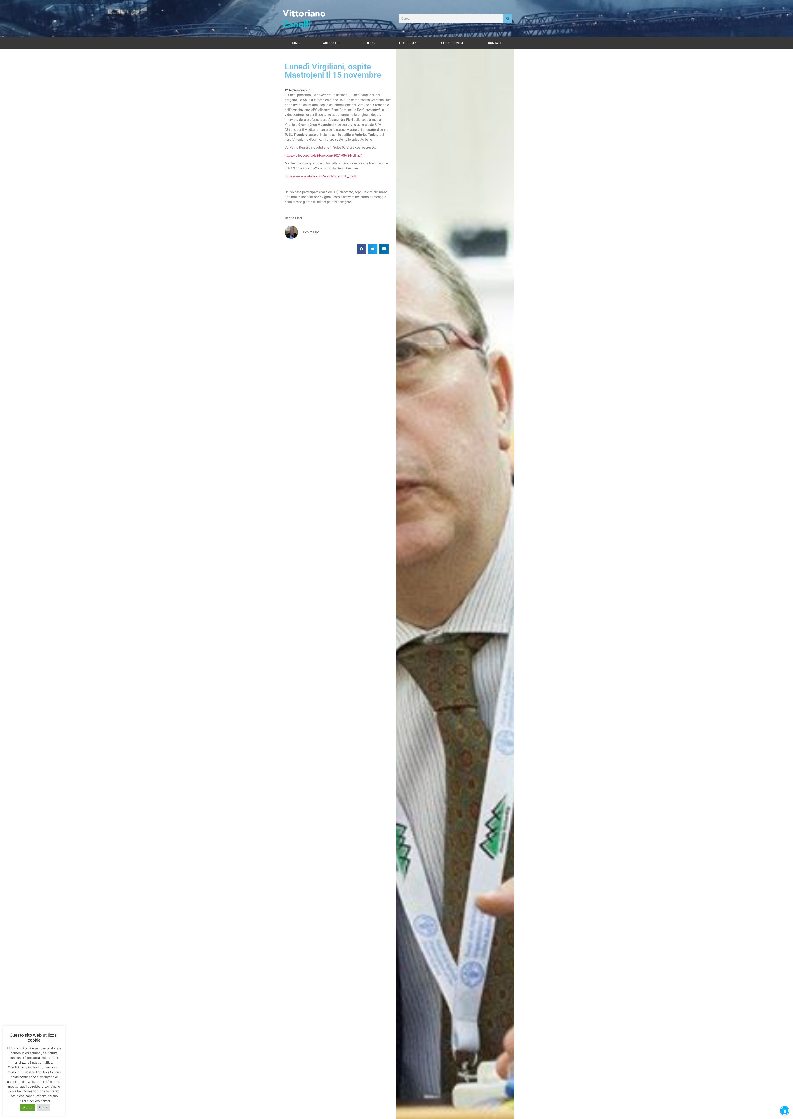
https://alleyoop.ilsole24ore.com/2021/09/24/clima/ (323, 155)
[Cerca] (507, 18)
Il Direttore (407, 43)
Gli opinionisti (452, 43)
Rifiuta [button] (43, 1107)
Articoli (329, 43)
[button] (361, 249)
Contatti (495, 43)
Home (295, 43)
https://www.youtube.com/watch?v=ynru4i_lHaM (320, 176)
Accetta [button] (27, 1107)
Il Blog (369, 43)
